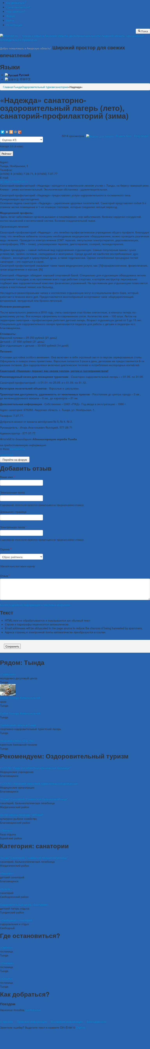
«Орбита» (6, 947)
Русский (23, 75)
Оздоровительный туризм (38, 87)
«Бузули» (6, 889)
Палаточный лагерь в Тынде (18, 725)
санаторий (6, 455)
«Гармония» (8, 674)
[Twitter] (2, 132)
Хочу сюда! (141, 136)
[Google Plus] (19, 132)
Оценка (5, 549)
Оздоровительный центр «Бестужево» (24, 904)
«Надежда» (75, 87)
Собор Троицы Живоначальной (20, 698)
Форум (10, 16)
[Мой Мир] (15, 132)
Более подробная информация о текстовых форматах (35, 605)
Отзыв (5, 576)
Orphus (80, 1027)
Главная (8, 87)
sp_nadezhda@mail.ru (14, 181)
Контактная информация (67, 1021)
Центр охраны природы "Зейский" (21, 815)
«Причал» (6, 830)
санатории (61, 87)
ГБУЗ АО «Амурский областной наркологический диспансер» (39, 783)
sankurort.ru (17, 449)
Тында (17, 87)
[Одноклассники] (11, 132)
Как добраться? (16, 2)
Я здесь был (123, 136)
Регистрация (14, 25)
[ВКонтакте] (7, 132)
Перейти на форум (15, 459)
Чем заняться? (15, 11)
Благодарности (96, 1021)
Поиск (144, 31)
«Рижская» (7, 963)
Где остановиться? (18, 7)
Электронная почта (12, 492)
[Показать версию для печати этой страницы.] (100, 136)
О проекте (6, 1021)
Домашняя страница (13, 512)
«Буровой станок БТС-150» (17, 740)
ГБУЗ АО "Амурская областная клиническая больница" (35, 768)
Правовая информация (32, 1021)
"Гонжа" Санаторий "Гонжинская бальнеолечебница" (34, 799)
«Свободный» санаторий (16, 920)
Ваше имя (7, 477)
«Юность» (6, 979)
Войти (10, 20)
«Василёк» (7, 873)
